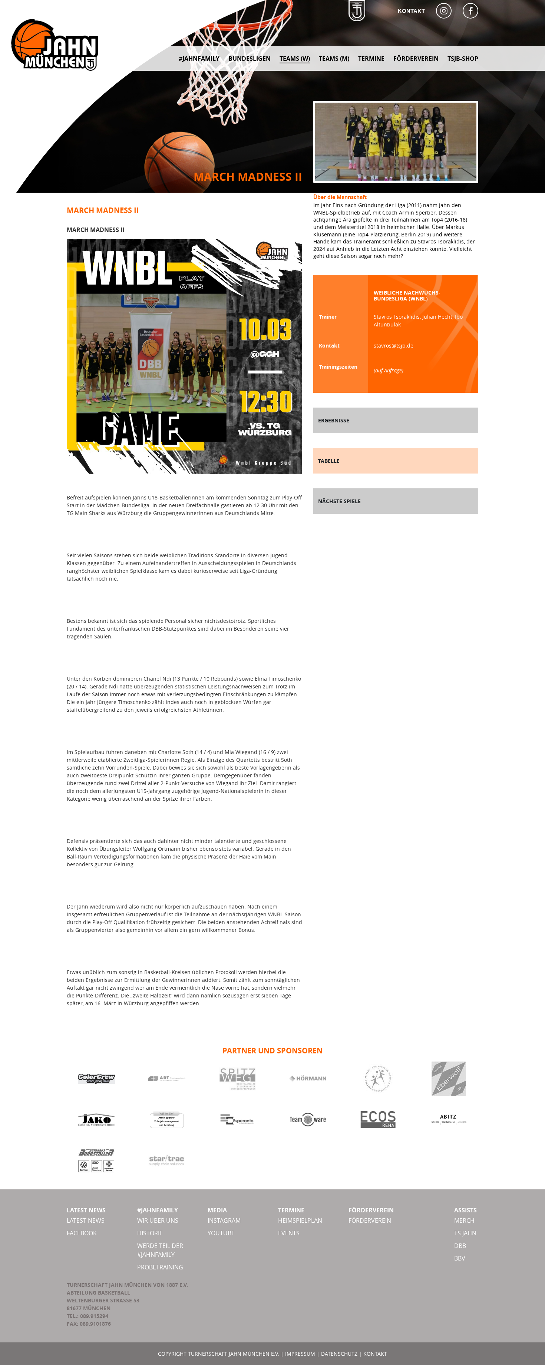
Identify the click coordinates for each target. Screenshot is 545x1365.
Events (289, 1233)
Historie (150, 1233)
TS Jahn (465, 1233)
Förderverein (370, 1220)
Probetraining (160, 1267)
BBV (459, 1258)
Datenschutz (339, 1353)
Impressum (300, 1353)
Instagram (224, 1220)
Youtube (221, 1233)
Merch (464, 1220)
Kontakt (411, 11)
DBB (460, 1246)
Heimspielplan (300, 1220)
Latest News (86, 1220)
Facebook (82, 1233)
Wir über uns (157, 1220)
